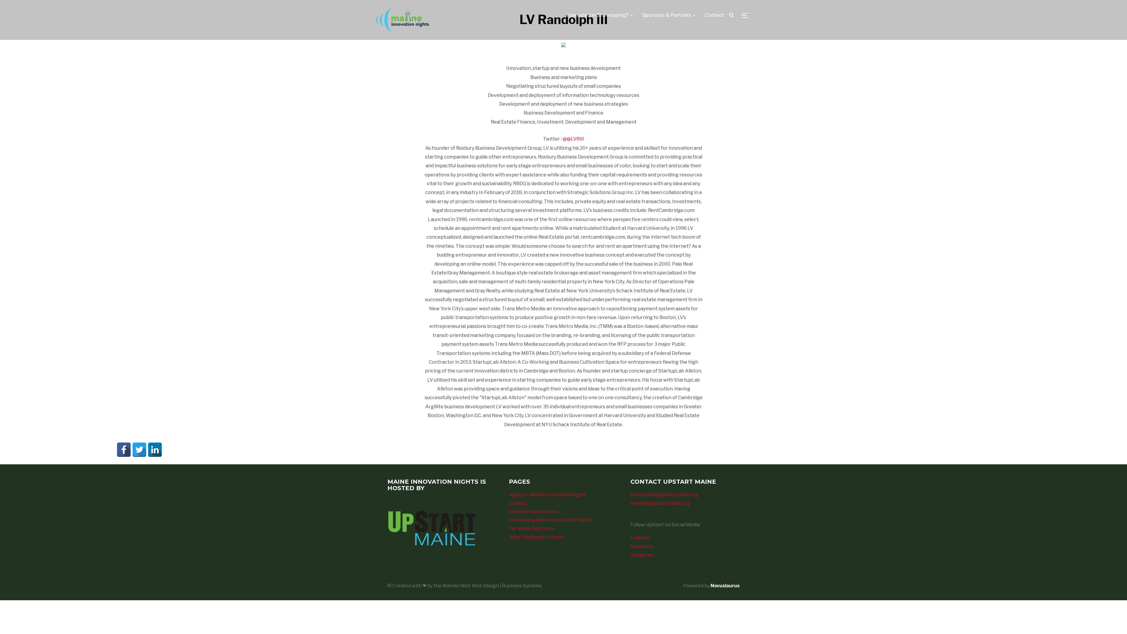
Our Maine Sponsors (531, 528)
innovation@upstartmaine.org (664, 495)
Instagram (642, 555)
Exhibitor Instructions (533, 512)
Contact (714, 15)
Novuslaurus (725, 586)
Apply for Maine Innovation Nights (547, 495)
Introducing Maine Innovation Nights (550, 520)
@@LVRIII (573, 139)
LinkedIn (640, 538)
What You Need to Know (536, 537)
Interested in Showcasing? (597, 15)
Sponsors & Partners (666, 15)
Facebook (641, 546)
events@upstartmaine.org (660, 503)
